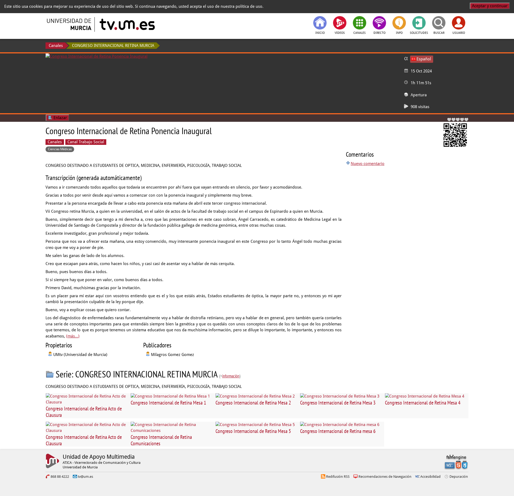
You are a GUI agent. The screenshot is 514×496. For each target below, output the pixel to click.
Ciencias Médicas (60, 149)
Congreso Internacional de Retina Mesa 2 (253, 402)
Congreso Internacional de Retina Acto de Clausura (84, 411)
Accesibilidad (430, 477)
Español (424, 59)
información (230, 376)
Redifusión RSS (338, 477)
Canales (56, 45)
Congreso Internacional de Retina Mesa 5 (253, 431)
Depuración (458, 477)
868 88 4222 (60, 477)
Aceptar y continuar (490, 5)
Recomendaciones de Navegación (384, 477)
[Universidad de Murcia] (70, 24)
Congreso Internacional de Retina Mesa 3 (338, 402)
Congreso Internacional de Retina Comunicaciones (161, 440)
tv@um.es (85, 477)
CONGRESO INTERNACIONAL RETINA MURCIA (113, 45)
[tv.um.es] (126, 24)
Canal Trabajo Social (85, 141)
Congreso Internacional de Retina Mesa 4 (422, 402)
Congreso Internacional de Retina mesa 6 (338, 431)
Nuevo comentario (367, 163)
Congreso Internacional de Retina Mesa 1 (168, 402)
